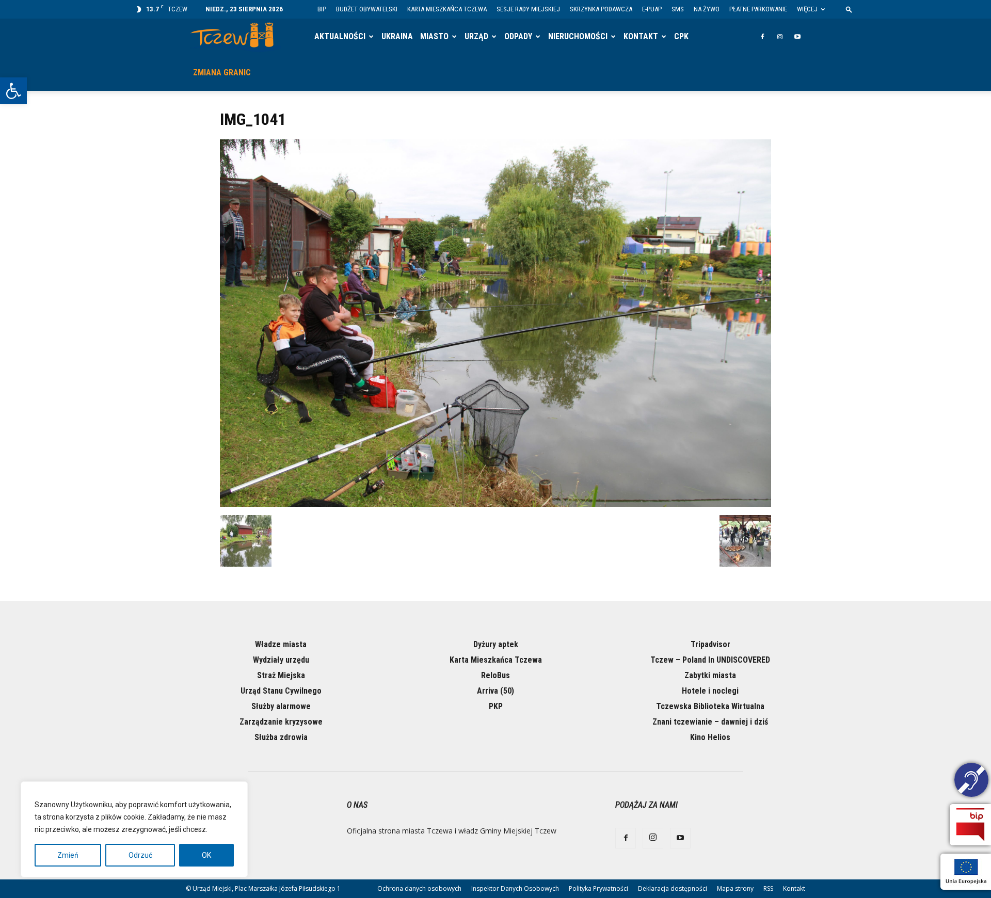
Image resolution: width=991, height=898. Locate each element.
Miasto (434, 36)
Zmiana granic (222, 72)
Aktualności (339, 36)
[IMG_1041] (495, 504)
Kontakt (641, 36)
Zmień (67, 855)
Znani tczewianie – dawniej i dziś (710, 722)
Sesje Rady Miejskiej (528, 9)
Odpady (518, 36)
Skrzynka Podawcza (601, 9)
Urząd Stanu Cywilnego (281, 691)
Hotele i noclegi (710, 691)
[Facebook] (762, 37)
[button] (13, 90)
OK (206, 855)
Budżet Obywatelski (366, 9)
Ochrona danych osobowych (419, 888)
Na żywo (707, 9)
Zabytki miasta (710, 675)
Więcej (807, 9)
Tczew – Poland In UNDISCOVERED (710, 660)
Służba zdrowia (281, 737)
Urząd (476, 36)
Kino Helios (710, 737)
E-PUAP (652, 9)
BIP (321, 9)
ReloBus (495, 675)
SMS (678, 9)
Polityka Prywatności (598, 888)
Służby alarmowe (281, 706)
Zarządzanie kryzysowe (281, 722)
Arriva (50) (495, 691)
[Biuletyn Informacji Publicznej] (970, 824)
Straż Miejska (281, 675)
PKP (496, 706)
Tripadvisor (710, 644)
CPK (681, 36)
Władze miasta (281, 644)
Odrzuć (140, 855)
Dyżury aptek (495, 644)
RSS (768, 888)
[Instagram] (780, 37)
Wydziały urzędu (281, 660)
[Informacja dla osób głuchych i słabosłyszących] (971, 781)
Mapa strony (735, 888)
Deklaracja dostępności (672, 888)
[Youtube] (797, 37)
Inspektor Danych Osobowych (515, 888)
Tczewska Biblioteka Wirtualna (710, 706)
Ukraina (397, 36)
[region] (134, 829)
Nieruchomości (578, 36)
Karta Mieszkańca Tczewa (447, 9)
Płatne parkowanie (758, 9)
